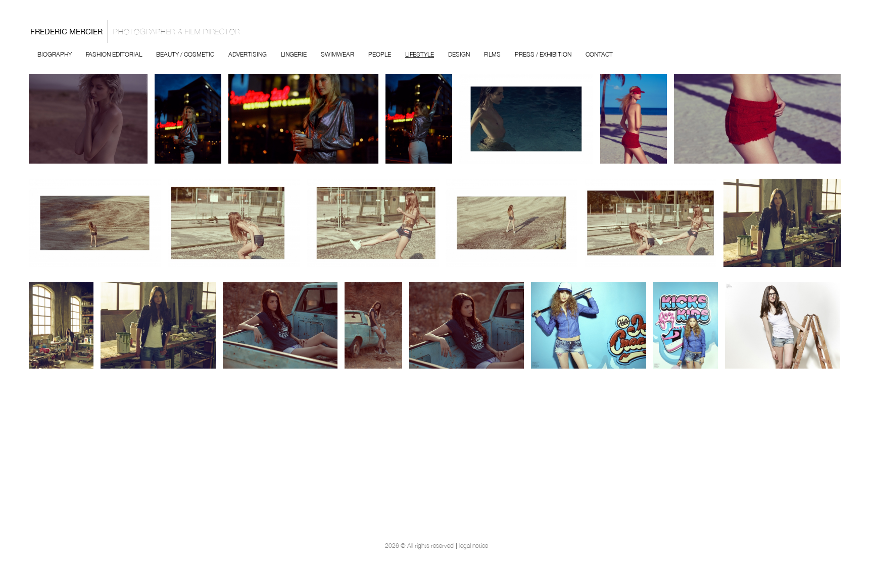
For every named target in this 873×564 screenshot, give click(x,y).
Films (492, 54)
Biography (54, 54)
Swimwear (337, 54)
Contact (599, 54)
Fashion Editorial (114, 54)
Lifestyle (419, 54)
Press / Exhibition (543, 54)
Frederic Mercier (135, 31)
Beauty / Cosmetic (185, 54)
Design (459, 54)
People (379, 54)
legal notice (473, 546)
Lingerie (294, 54)
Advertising (247, 54)
